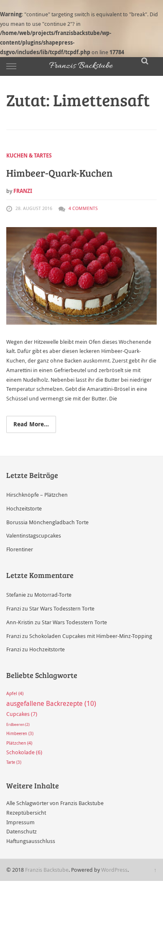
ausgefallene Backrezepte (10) (51, 703)
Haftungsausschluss (30, 841)
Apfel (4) (14, 693)
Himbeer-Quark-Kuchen (59, 173)
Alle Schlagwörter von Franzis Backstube (55, 803)
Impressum (20, 822)
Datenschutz (21, 831)
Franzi (22, 191)
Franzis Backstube (47, 869)
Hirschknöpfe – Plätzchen (37, 494)
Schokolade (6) (24, 752)
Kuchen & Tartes (29, 155)
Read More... (31, 424)
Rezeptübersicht (26, 812)
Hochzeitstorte (24, 508)
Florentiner (19, 549)
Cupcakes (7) (21, 714)
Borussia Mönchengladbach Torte (47, 522)
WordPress (114, 869)
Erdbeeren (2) (18, 724)
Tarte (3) (13, 762)
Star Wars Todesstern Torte (61, 608)
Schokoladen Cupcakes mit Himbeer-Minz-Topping (90, 636)
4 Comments (83, 208)
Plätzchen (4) (19, 743)
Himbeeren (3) (19, 733)
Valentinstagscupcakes (33, 535)
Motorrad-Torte (52, 594)
